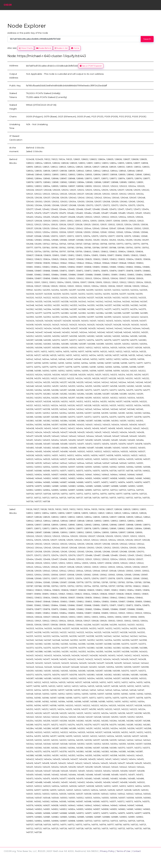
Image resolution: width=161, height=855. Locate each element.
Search (147, 39)
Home (76, 48)
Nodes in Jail (62, 48)
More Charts (27, 48)
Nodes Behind (44, 48)
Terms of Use (123, 851)
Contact (136, 851)
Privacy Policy (107, 851)
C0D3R (8, 4)
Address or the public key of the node (27, 33)
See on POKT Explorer (92, 66)
